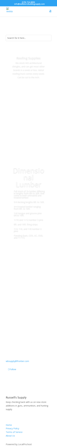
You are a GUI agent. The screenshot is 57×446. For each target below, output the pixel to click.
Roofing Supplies (28, 58)
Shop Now (28, 86)
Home (9, 425)
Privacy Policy (12, 428)
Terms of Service (14, 432)
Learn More (28, 250)
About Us (10, 435)
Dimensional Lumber (28, 177)
